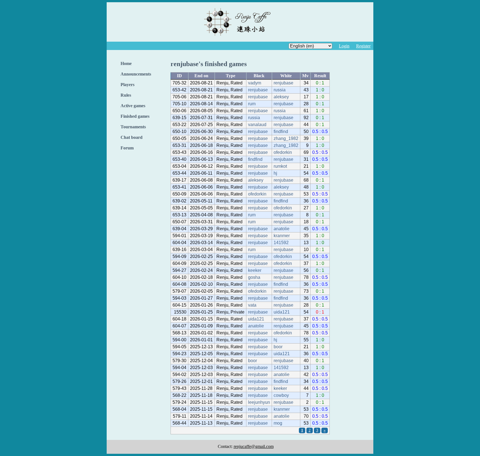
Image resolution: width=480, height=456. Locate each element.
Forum (127, 148)
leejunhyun (259, 402)
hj (275, 173)
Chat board (131, 137)
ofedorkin (283, 152)
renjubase (283, 83)
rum (252, 103)
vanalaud (257, 124)
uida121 (282, 312)
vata (252, 305)
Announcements (136, 74)
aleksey (281, 96)
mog (278, 423)
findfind (281, 131)
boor (278, 346)
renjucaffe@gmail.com (254, 446)
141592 (281, 242)
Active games (133, 105)
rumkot (280, 166)
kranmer (282, 235)
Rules (126, 95)
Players (127, 84)
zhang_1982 (286, 138)
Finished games (135, 116)
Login (344, 46)
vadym (254, 83)
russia (280, 89)
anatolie (281, 228)
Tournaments (133, 126)
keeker (254, 270)
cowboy (281, 395)
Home (126, 63)
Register (363, 46)
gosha (254, 277)
